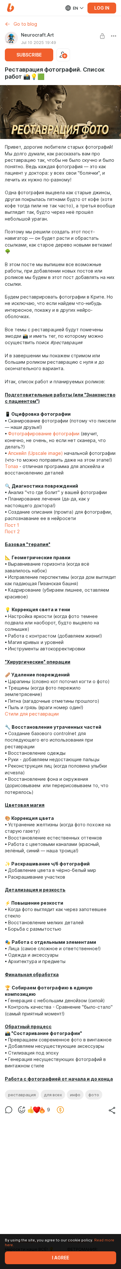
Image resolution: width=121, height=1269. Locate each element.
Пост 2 (12, 531)
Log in (101, 8)
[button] (10, 7)
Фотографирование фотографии (43, 433)
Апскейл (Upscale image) (35, 453)
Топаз (11, 466)
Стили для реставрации (32, 714)
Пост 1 (12, 525)
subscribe (29, 54)
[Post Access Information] (102, 36)
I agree (60, 1257)
